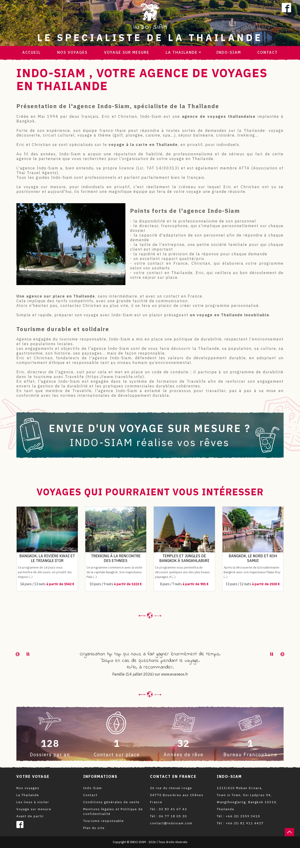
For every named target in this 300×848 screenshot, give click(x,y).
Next (282, 654)
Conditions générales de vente (111, 802)
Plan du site (94, 828)
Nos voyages (72, 52)
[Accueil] (150, 15)
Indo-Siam (228, 52)
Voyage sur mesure (126, 52)
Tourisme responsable (103, 821)
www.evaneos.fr (174, 674)
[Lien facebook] (286, 7)
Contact (267, 52)
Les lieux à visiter (32, 802)
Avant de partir (30, 816)
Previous (17, 654)
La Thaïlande (27, 795)
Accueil (31, 52)
